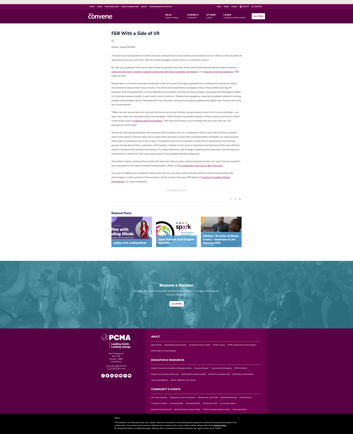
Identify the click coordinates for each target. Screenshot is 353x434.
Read (171, 16)
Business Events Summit (161, 409)
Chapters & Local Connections (182, 397)
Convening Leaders (228, 403)
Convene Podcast (201, 368)
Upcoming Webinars (159, 380)
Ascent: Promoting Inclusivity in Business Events (171, 368)
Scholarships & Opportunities (193, 374)
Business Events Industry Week (187, 409)
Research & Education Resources (165, 374)
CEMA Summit (246, 397)
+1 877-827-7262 (112, 366)
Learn (234, 16)
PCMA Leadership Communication (242, 345)
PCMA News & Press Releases (163, 351)
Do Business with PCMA (160, 7)
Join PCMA (258, 16)
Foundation (130, 7)
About (144, 7)
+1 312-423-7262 (113, 368)
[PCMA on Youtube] (121, 376)
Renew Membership (229, 397)
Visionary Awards (240, 409)
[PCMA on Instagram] (116, 376)
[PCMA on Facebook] (103, 376)
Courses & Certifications (221, 368)
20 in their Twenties (159, 397)
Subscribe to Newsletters (243, 374)
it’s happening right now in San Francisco (201, 165)
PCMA (92, 7)
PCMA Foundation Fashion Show (216, 409)
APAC (219, 7)
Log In (246, 6)
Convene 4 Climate (159, 403)
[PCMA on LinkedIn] (112, 376)
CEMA (99, 7)
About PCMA (156, 345)
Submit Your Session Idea (219, 374)
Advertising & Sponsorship (175, 345)
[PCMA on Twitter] (107, 376)
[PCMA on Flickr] (125, 376)
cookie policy (220, 425)
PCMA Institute (112, 7)
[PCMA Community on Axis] (129, 376)
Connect (193, 16)
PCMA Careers (219, 345)
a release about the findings (147, 120)
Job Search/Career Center (199, 345)
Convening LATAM (210, 403)
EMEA (226, 7)
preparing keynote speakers (218, 71)
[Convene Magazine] (100, 16)
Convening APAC (176, 403)
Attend (211, 16)
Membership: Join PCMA (208, 397)
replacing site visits (121, 71)
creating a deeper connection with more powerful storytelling (165, 71)
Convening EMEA (193, 403)
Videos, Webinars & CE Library (183, 380)
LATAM (234, 7)
